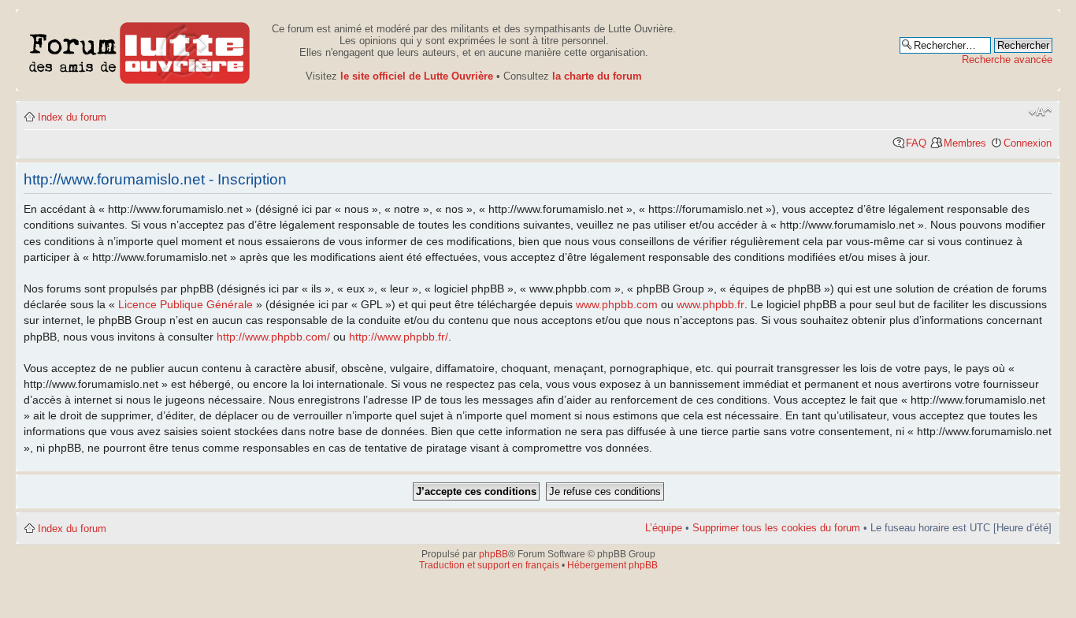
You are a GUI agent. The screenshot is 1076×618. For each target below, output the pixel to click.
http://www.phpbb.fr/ (398, 336)
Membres (965, 143)
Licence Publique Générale (185, 304)
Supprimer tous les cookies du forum (776, 528)
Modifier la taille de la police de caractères (1040, 112)
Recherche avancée (1007, 59)
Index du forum (72, 117)
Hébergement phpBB (612, 565)
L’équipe (663, 528)
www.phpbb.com (617, 304)
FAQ (916, 143)
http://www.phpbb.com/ (273, 336)
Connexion (1028, 143)
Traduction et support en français (489, 565)
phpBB (493, 554)
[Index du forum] (140, 50)
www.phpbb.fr (710, 304)
